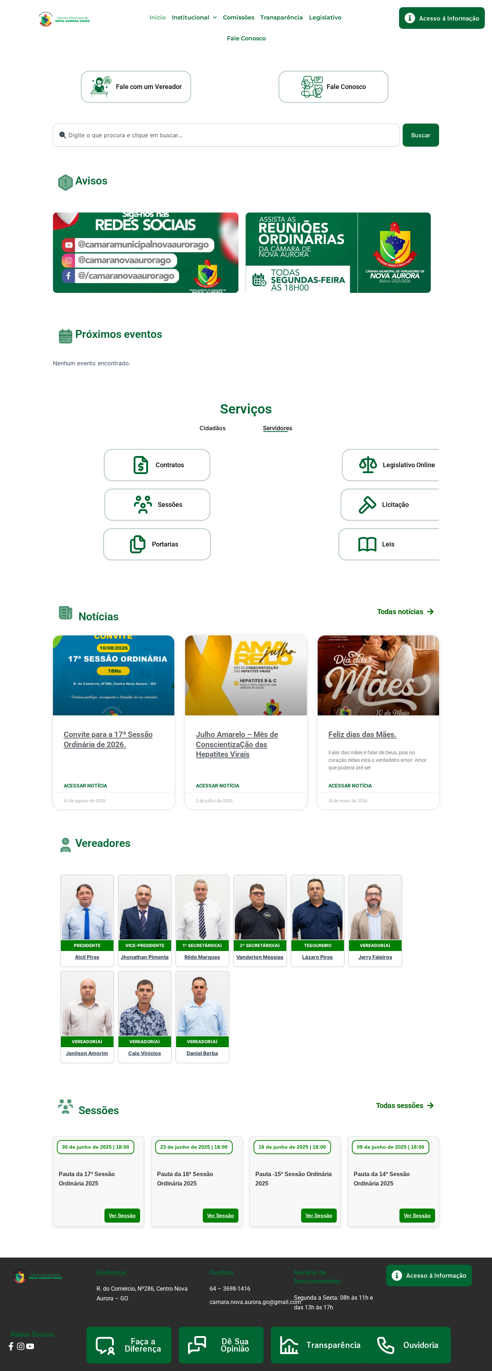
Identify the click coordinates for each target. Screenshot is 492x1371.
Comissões (238, 17)
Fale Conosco (246, 38)
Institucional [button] (190, 17)
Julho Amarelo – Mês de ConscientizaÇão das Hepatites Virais (237, 744)
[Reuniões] (338, 253)
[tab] (213, 428)
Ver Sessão (122, 1215)
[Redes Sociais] (145, 253)
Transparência (281, 17)
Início (157, 17)
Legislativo (325, 17)
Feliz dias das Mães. (362, 734)
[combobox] (226, 135)
